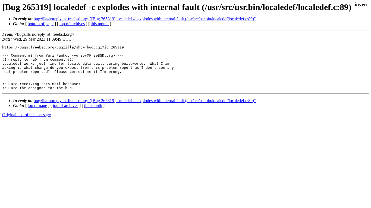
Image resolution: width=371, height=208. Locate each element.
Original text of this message (26, 114)
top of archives (72, 23)
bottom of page (41, 23)
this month (100, 23)
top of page (37, 105)
